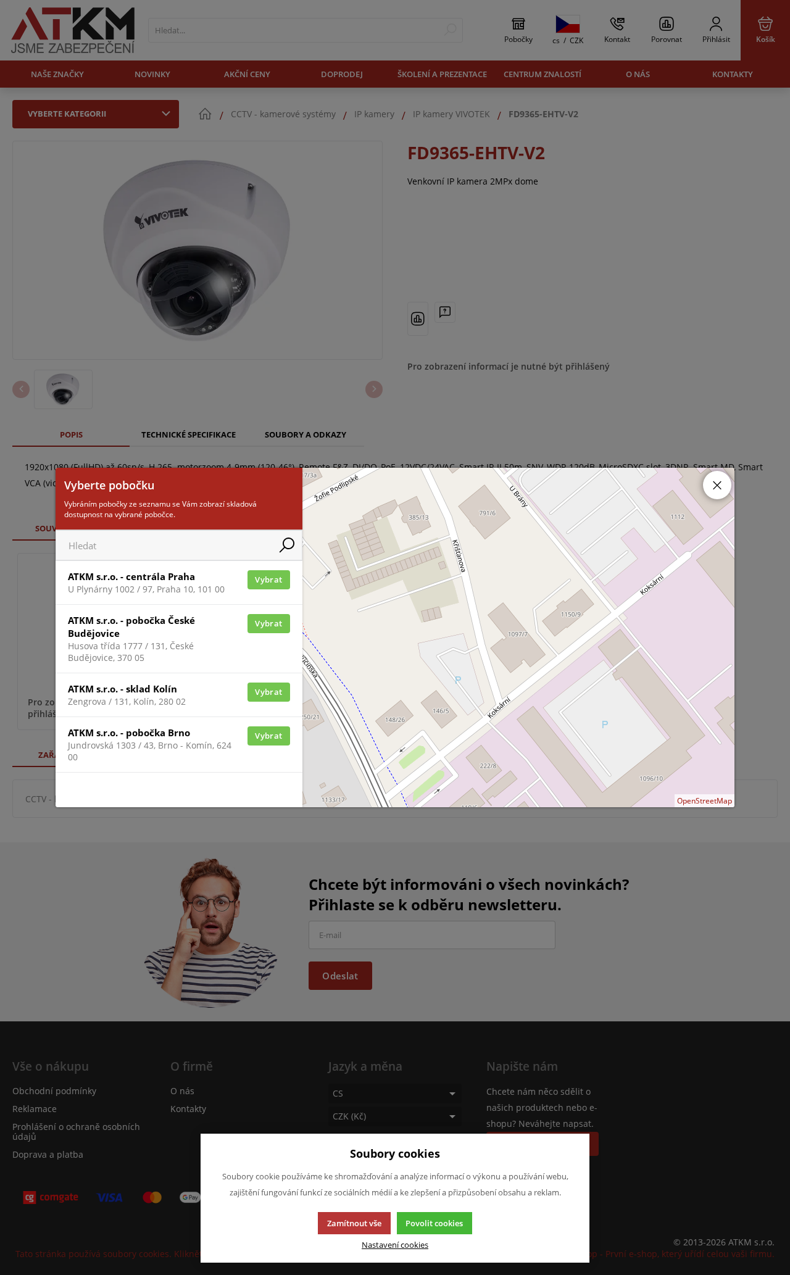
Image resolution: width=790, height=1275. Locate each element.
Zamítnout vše (354, 1223)
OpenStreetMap (704, 800)
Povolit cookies (434, 1223)
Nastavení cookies (395, 1245)
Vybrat (268, 579)
